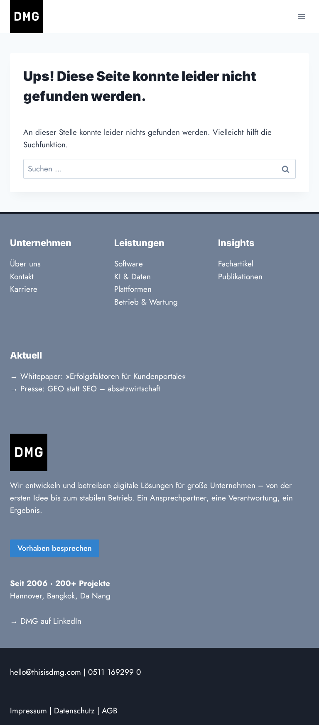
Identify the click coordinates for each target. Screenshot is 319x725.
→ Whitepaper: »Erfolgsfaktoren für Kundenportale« (98, 376)
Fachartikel (235, 263)
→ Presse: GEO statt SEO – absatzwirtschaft (85, 388)
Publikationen (240, 276)
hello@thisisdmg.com (45, 672)
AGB (110, 710)
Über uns (25, 263)
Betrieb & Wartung (146, 302)
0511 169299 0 (114, 672)
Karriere (23, 289)
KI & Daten (132, 276)
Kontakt (22, 276)
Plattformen (133, 289)
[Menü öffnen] (301, 16)
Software (128, 263)
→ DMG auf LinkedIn (45, 621)
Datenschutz (74, 710)
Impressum (28, 710)
